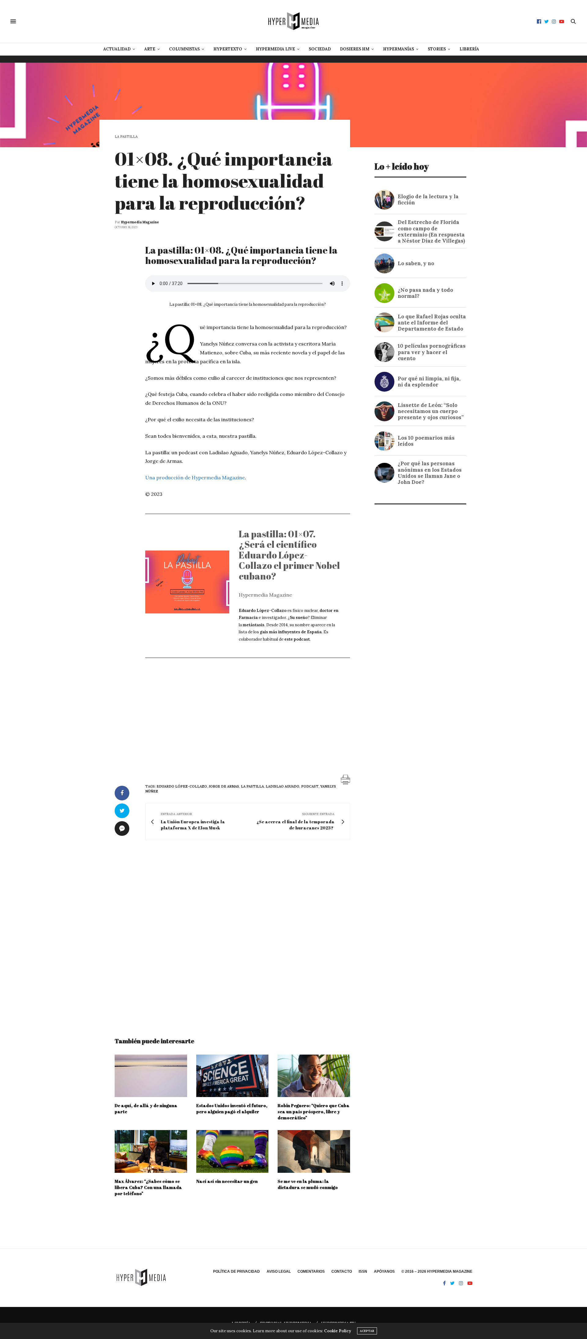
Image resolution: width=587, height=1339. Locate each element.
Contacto (341, 1271)
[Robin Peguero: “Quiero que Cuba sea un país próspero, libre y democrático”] (314, 1076)
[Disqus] (232, 933)
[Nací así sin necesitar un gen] (232, 1151)
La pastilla (126, 136)
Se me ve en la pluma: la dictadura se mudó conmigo (308, 1184)
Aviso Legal (279, 1271)
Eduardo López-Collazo (182, 786)
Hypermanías (398, 49)
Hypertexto (227, 49)
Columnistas (184, 49)
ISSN (363, 1271)
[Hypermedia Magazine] (293, 21)
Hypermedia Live (275, 49)
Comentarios (311, 1271)
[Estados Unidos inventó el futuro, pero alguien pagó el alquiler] (232, 1076)
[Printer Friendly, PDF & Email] (345, 779)
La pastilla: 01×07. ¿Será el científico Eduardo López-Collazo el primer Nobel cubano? (289, 555)
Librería (469, 49)
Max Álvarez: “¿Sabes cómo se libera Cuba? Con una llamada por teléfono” (148, 1187)
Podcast (310, 786)
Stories (437, 49)
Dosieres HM (354, 49)
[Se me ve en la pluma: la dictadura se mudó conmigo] (314, 1151)
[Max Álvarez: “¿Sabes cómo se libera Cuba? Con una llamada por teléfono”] (151, 1151)
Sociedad (320, 49)
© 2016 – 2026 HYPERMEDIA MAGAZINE (436, 1271)
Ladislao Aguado (282, 786)
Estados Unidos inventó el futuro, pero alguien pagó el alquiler (232, 1108)
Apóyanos (384, 1271)
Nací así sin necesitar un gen (227, 1181)
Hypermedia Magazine (140, 222)
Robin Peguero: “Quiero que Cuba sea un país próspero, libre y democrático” (313, 1112)
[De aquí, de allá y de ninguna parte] (151, 1076)
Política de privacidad (236, 1271)
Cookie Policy (337, 1331)
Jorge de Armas (224, 786)
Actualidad (117, 49)
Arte (149, 49)
